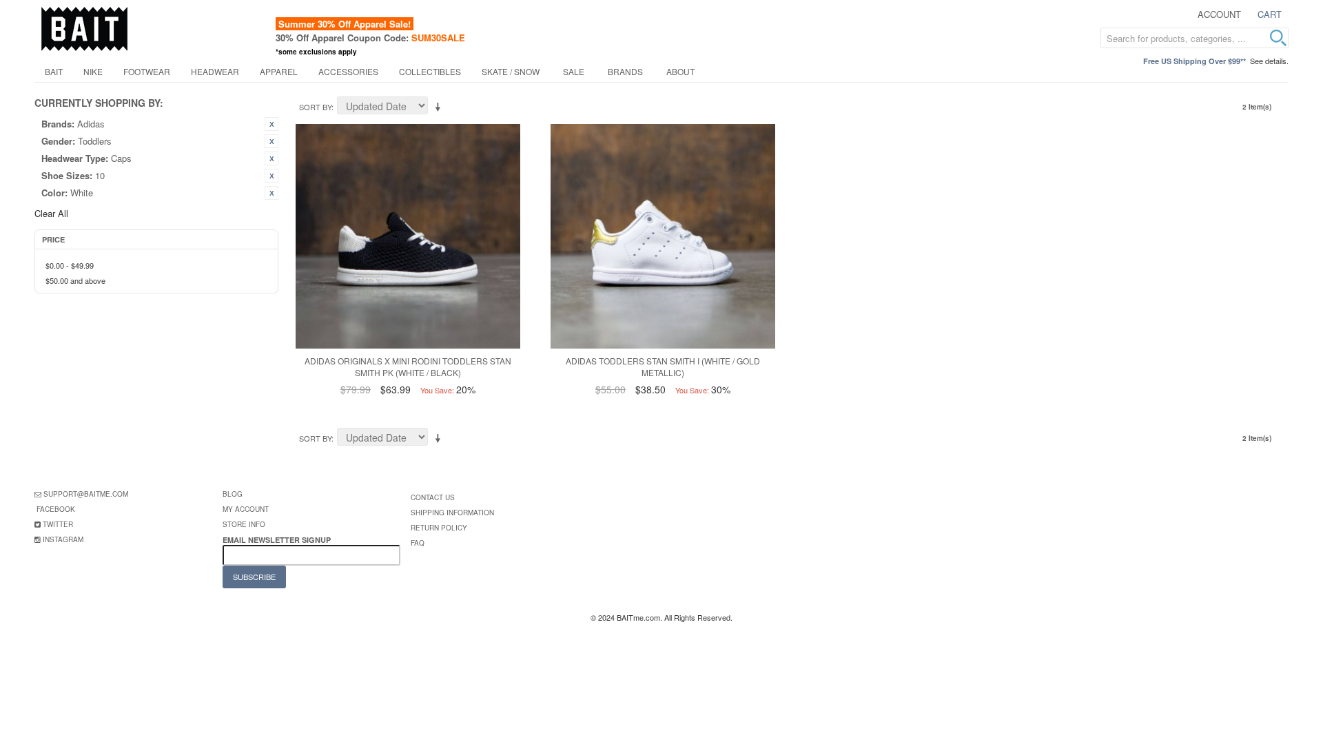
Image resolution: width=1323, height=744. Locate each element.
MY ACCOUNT (246, 509)
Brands (625, 71)
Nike (93, 71)
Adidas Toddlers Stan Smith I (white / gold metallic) (663, 366)
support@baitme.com (85, 494)
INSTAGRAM (63, 539)
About (680, 71)
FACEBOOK (56, 509)
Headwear (215, 71)
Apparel (279, 71)
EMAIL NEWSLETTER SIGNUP (278, 540)
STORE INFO (244, 524)
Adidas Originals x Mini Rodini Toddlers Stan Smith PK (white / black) (408, 366)
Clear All (51, 213)
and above (75, 280)
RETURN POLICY (439, 528)
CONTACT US (433, 497)
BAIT (54, 71)
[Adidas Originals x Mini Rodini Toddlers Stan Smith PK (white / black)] (408, 236)
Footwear (146, 71)
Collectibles (430, 71)
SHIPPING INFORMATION (452, 512)
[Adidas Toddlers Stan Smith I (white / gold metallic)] (663, 236)
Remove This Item (271, 124)
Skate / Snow (511, 71)
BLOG (233, 494)
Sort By (315, 106)
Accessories (348, 71)
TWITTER (58, 524)
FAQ (417, 543)
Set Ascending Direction (440, 107)
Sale (573, 71)
